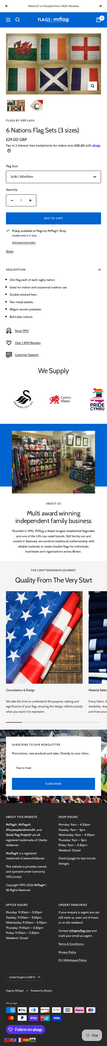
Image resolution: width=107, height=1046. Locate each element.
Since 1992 (22, 331)
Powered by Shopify (41, 990)
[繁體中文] (7, 1039)
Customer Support (27, 355)
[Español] (26, 1039)
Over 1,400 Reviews (28, 343)
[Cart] (98, 19)
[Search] (17, 19)
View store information (24, 242)
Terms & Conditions (71, 944)
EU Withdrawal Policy (72, 960)
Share (9, 251)
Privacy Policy (67, 952)
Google (71, 858)
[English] (13, 1039)
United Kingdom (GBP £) (22, 977)
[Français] (20, 1039)
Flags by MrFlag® (20, 120)
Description (16, 269)
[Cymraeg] (33, 1039)
